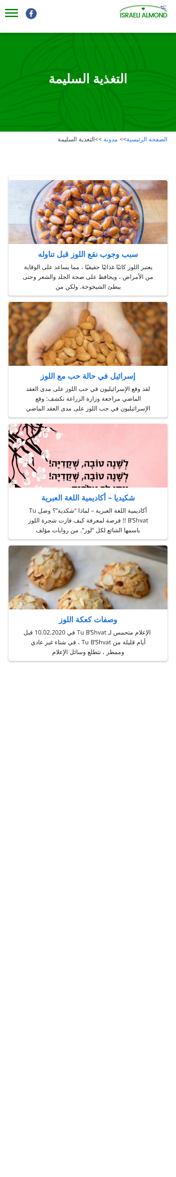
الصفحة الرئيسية (143, 139)
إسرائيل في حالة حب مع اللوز (88, 375)
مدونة (106, 139)
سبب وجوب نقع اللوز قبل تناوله (88, 254)
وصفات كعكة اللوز (88, 619)
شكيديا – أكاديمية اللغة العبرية (88, 497)
